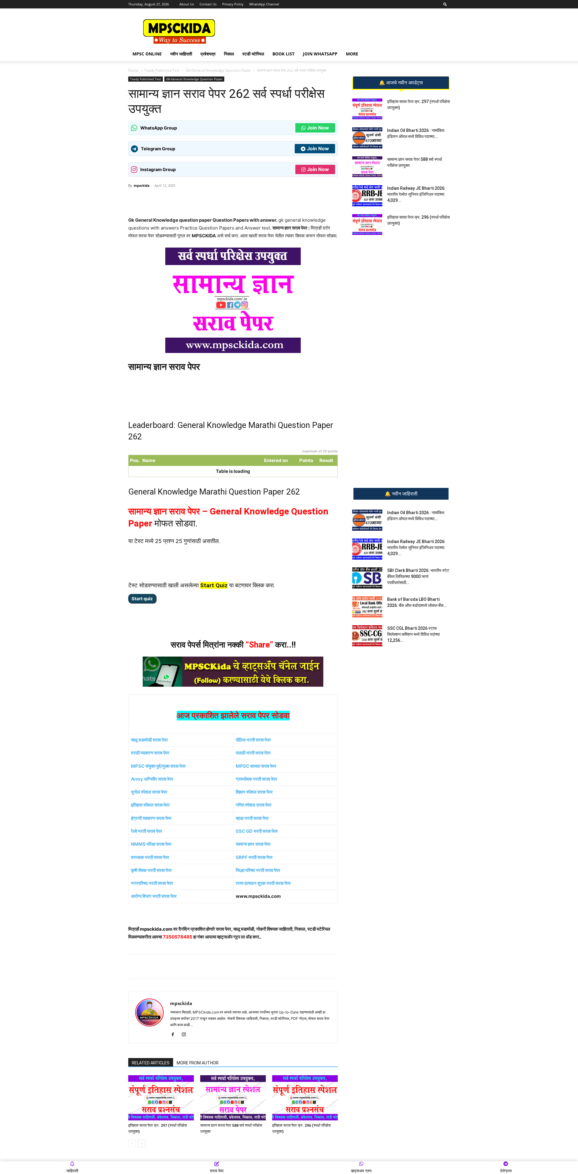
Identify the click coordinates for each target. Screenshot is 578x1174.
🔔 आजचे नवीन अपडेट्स (401, 82)
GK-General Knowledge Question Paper (218, 70)
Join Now (318, 128)
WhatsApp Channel (264, 4)
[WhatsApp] (171, 199)
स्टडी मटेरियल (253, 54)
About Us (186, 4)
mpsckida (142, 185)
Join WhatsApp (320, 54)
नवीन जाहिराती (181, 54)
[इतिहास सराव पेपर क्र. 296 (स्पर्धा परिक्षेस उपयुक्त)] (305, 1097)
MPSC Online (147, 54)
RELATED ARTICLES (150, 1062)
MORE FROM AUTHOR (198, 1062)
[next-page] (141, 1143)
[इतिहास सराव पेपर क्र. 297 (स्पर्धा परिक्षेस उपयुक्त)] (161, 1097)
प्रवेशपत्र (208, 54)
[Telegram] (185, 199)
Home (133, 70)
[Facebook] (198, 199)
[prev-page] (132, 1143)
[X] (212, 199)
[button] (445, 4)
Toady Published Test (162, 70)
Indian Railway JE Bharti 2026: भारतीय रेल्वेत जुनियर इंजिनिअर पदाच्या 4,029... (416, 194)
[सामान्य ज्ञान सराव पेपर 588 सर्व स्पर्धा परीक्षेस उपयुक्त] (233, 1097)
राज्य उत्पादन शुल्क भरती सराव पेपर (263, 883)
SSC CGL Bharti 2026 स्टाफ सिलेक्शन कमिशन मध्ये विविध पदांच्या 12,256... (413, 634)
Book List (283, 54)
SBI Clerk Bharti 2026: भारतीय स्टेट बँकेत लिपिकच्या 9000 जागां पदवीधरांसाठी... (418, 576)
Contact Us (208, 4)
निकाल (229, 54)
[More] (226, 199)
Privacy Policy (233, 4)
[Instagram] (186, 1034)
